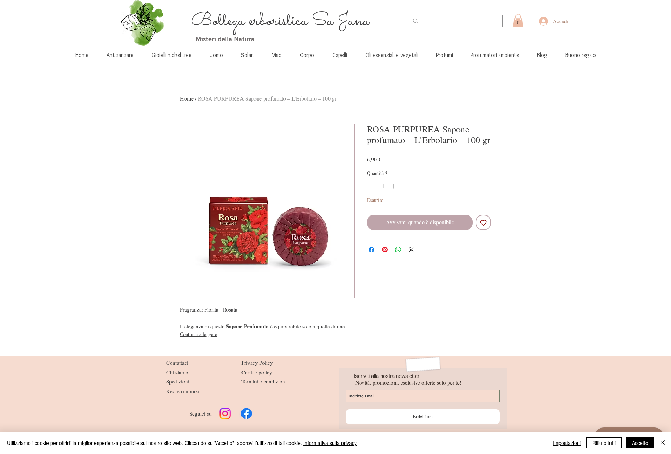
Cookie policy (256, 372)
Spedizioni (177, 381)
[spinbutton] (383, 186)
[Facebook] (246, 413)
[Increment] (393, 186)
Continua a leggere (198, 334)
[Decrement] (372, 186)
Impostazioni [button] (567, 442)
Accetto (640, 442)
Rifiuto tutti (604, 442)
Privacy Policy (257, 362)
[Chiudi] (662, 442)
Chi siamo (177, 372)
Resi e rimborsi (182, 391)
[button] (518, 20)
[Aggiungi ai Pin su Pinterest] (385, 250)
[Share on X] (411, 250)
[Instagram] (225, 413)
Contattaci (177, 362)
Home (187, 98)
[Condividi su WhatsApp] (398, 250)
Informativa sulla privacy (330, 442)
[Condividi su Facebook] (371, 250)
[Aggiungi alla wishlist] (483, 222)
